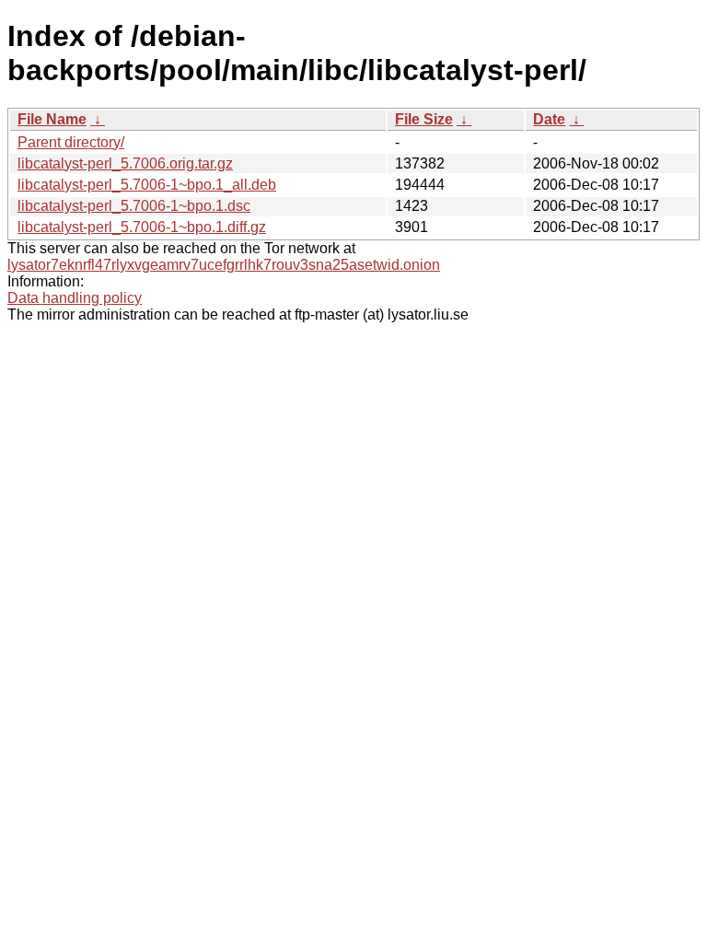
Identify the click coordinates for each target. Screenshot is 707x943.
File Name (52, 119)
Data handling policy (74, 298)
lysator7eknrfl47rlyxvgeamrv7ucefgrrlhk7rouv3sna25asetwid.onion (223, 265)
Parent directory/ (70, 142)
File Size (424, 119)
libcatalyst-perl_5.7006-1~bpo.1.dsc (133, 206)
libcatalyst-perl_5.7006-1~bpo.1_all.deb (146, 184)
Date (549, 119)
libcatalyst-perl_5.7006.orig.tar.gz (125, 163)
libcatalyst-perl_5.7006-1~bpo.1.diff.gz (141, 227)
